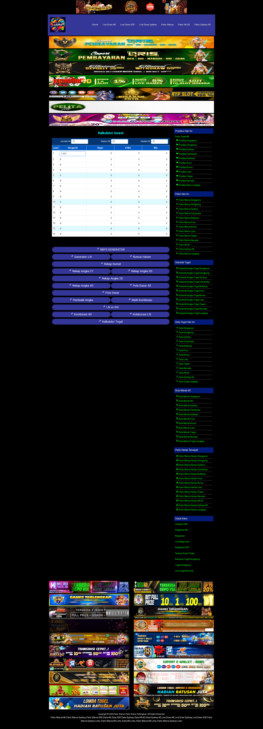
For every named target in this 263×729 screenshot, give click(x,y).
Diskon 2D (105, 141)
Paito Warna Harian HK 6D (190, 500)
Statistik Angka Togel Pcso (191, 291)
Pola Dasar (112, 292)
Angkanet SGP (182, 547)
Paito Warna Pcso (187, 222)
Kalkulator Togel (112, 321)
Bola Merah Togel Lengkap (191, 441)
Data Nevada (184, 368)
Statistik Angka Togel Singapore (194, 268)
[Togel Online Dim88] (131, 55)
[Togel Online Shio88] (174, 690)
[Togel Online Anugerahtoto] (174, 639)
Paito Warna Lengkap (188, 253)
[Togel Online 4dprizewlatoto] (89, 678)
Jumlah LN (65, 141)
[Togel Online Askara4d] (89, 639)
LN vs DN (112, 307)
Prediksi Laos (184, 172)
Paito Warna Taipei (187, 236)
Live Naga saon (182, 541)
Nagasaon (180, 536)
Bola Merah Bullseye (188, 414)
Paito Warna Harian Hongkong (192, 460)
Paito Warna (167, 24)
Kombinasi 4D (82, 314)
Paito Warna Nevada (188, 240)
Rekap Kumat (112, 264)
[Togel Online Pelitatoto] (131, 107)
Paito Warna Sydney (188, 209)
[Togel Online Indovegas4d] (174, 703)
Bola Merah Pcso (186, 419)
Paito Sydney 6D (203, 24)
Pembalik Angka (82, 300)
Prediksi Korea (185, 167)
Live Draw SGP (127, 24)
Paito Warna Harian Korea (190, 483)
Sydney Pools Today (185, 553)
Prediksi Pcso (185, 163)
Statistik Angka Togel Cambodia (194, 282)
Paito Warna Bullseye (188, 218)
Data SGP (116, 717)
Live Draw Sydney (148, 24)
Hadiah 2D (145, 141)
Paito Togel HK (182, 136)
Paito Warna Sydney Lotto (169, 721)
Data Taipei (184, 364)
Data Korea (183, 355)
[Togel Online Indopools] (174, 678)
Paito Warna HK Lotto (111, 721)
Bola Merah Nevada (188, 437)
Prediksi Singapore (187, 140)
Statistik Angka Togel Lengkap (193, 313)
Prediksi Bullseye (186, 158)
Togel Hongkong (183, 565)
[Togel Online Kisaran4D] (131, 81)
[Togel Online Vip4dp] (174, 613)
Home (95, 24)
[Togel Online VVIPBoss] (131, 42)
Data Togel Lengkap (188, 381)
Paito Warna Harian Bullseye (192, 474)
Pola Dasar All (141, 285)
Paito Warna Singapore (189, 200)
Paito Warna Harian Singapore (193, 456)
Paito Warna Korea (187, 227)
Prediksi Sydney (186, 149)
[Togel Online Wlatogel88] (89, 665)
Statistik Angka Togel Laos (191, 300)
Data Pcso (183, 350)
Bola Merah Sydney (187, 405)
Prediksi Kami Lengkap (189, 185)
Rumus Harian (141, 257)
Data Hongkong (186, 332)
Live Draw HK (109, 24)
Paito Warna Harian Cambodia (193, 469)
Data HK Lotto (128, 721)
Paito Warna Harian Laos (190, 487)
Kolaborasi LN (141, 314)
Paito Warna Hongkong (189, 204)
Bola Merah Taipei (187, 432)
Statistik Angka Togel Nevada (192, 309)
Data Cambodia (186, 341)
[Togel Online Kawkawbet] (89, 613)
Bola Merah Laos (186, 428)
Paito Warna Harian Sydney (191, 465)
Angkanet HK (181, 530)
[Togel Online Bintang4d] (89, 652)
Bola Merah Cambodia (189, 410)
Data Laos (183, 359)
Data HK (107, 717)
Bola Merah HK (185, 401)
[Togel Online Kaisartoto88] (89, 690)
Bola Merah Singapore (189, 396)
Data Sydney (184, 337)
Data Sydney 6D (186, 377)
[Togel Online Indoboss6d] (174, 587)
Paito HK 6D (184, 24)
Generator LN (83, 257)
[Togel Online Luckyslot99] (174, 600)
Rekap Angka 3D (141, 271)
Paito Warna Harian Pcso (190, 478)
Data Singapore (186, 328)
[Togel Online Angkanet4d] (174, 665)
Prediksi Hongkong (187, 145)
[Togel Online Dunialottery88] (174, 626)
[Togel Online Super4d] (131, 68)
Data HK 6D (183, 373)
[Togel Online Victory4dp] (89, 600)
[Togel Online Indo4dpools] (89, 703)
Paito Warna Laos (187, 231)
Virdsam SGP (181, 524)
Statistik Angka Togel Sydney (192, 277)
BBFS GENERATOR (112, 249)
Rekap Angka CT (82, 271)
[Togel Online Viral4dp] (131, 120)
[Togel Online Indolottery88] (174, 652)
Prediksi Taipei (185, 176)
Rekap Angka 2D (112, 278)
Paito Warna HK (58, 717)
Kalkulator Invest (111, 133)
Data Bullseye (185, 346)
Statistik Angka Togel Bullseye (193, 286)
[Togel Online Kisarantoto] (131, 94)
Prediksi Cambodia (187, 154)
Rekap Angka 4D (82, 285)
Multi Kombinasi (141, 300)
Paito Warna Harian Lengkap (192, 509)
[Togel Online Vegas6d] (89, 626)
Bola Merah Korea (187, 423)
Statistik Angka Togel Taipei (191, 304)
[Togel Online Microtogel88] (89, 587)
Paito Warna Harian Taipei (190, 492)
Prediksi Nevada (186, 180)
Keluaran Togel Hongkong (187, 559)
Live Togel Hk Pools (184, 571)
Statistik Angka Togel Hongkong (193, 273)
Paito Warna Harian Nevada (191, 496)
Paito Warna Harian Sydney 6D (193, 505)
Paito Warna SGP (94, 717)
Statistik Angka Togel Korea (191, 295)
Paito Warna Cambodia (189, 213)
